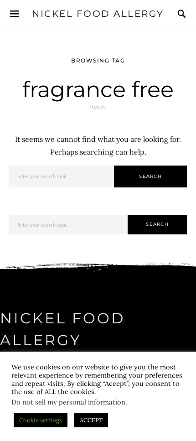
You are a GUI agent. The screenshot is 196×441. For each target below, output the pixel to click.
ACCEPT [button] (91, 420)
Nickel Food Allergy (98, 13)
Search (150, 176)
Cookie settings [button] (40, 420)
